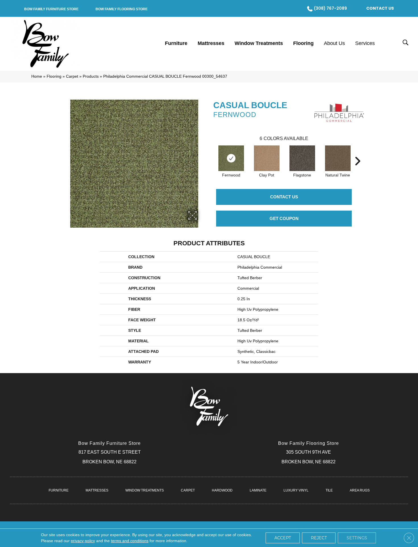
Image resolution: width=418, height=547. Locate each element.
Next (357, 152)
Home (36, 76)
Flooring (54, 76)
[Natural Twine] (338, 158)
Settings (357, 537)
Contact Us (284, 196)
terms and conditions (129, 540)
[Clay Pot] (267, 158)
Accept (282, 537)
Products (91, 76)
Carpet (72, 76)
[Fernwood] (231, 158)
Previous (210, 152)
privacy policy (83, 540)
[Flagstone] (302, 158)
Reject (319, 537)
